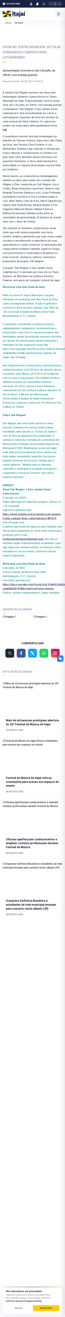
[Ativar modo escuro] (43, 3)
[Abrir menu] (58, 14)
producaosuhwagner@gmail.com (23, 539)
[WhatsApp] (43, 653)
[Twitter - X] (32, 653)
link (5, 129)
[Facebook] (21, 653)
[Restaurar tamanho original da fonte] (55, 4)
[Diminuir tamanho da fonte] (51, 4)
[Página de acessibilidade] (31, 3)
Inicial (8, 23)
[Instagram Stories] (55, 653)
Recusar (18, 1308)
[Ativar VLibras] (37, 3)
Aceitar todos (46, 1308)
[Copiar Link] (9, 653)
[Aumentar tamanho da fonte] (60, 4)
